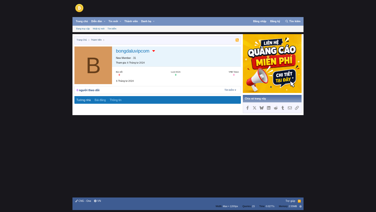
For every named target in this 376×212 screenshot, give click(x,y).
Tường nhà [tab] (83, 100)
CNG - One (84, 200)
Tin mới (113, 21)
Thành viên (131, 21)
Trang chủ (82, 21)
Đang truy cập (83, 28)
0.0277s (270, 206)
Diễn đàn (96, 21)
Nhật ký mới (98, 28)
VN (99, 200)
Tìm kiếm (112, 28)
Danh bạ (146, 21)
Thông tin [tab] (115, 100)
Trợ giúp (290, 200)
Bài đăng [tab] (100, 100)
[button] (104, 21)
